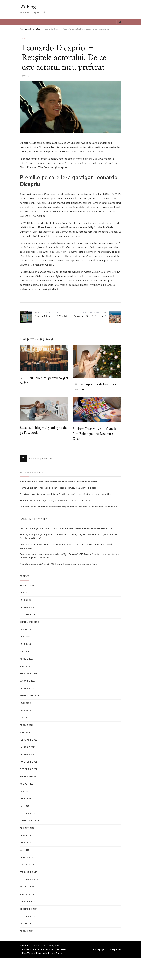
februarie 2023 (28, 673)
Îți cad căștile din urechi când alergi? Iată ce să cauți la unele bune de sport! (58, 481)
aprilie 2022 (27, 725)
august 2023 (27, 629)
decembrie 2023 (29, 607)
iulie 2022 (25, 703)
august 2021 (27, 784)
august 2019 (27, 828)
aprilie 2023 (27, 659)
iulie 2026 (25, 592)
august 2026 (27, 585)
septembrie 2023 (29, 622)
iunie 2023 (25, 644)
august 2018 (27, 887)
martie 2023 (27, 666)
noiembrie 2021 (28, 762)
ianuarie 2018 (28, 901)
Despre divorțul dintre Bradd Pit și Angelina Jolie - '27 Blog (50, 544)
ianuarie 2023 (28, 681)
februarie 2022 (28, 740)
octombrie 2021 (29, 769)
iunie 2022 (25, 710)
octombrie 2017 (29, 916)
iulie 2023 (25, 637)
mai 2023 (24, 651)
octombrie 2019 (29, 813)
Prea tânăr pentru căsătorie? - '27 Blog (40, 564)
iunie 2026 (25, 600)
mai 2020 (24, 806)
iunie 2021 (25, 798)
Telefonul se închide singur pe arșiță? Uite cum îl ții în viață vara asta (55, 500)
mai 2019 (24, 850)
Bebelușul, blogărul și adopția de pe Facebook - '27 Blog (48, 534)
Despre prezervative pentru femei (80, 564)
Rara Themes (28, 953)
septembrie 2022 (29, 695)
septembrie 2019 (29, 820)
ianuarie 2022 (28, 747)
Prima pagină (99, 949)
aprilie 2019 (27, 857)
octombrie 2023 (29, 615)
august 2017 (27, 923)
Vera (26, 76)
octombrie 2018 (29, 879)
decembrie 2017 (29, 909)
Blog (24, 39)
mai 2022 (24, 717)
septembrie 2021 (29, 776)
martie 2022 (27, 732)
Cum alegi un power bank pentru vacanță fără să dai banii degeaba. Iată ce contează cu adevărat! (69, 506)
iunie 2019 (25, 842)
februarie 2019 (28, 872)
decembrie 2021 (29, 754)
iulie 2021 (25, 791)
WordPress (56, 953)
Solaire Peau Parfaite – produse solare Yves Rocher (87, 528)
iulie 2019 (25, 835)
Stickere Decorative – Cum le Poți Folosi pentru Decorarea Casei (94, 434)
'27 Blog (28, 7)
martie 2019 (27, 865)
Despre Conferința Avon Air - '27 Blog (39, 528)
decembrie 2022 (29, 688)
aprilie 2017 (27, 931)
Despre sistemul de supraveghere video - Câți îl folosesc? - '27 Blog (54, 554)
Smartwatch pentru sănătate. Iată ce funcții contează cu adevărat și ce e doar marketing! (66, 494)
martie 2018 (27, 894)
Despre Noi (115, 949)
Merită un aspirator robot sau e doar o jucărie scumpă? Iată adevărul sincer (58, 487)
